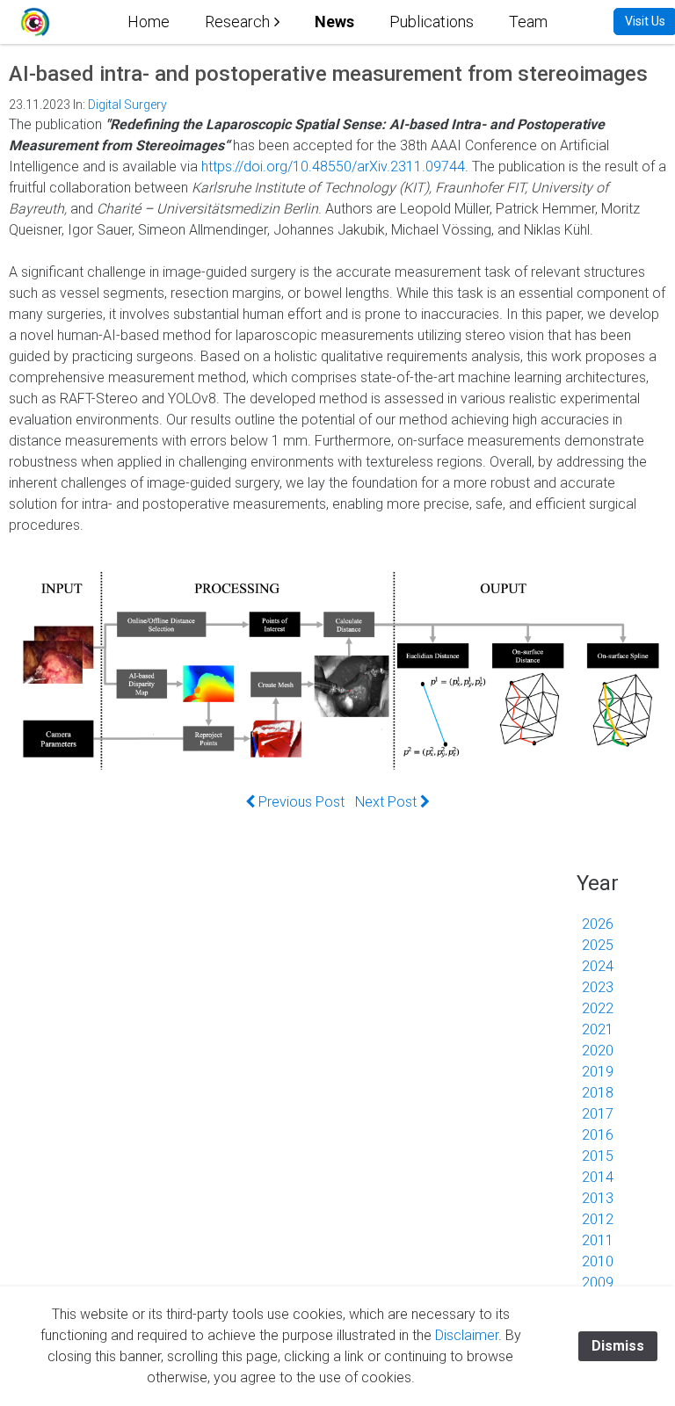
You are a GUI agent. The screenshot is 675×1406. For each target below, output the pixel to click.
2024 (597, 966)
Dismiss (618, 1345)
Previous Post (300, 802)
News (334, 21)
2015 (597, 1156)
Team (528, 21)
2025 (597, 945)
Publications (431, 21)
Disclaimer (466, 1335)
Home (148, 21)
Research (237, 21)
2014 (597, 1177)
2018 (597, 1092)
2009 (597, 1282)
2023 (597, 987)
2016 (597, 1135)
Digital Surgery (127, 105)
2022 (597, 1008)
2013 (597, 1198)
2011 (597, 1240)
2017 (597, 1113)
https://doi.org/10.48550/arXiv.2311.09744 (333, 166)
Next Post (387, 802)
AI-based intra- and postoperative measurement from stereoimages (328, 74)
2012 (597, 1219)
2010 (597, 1261)
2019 (597, 1071)
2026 (597, 924)
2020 (597, 1050)
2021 (597, 1029)
